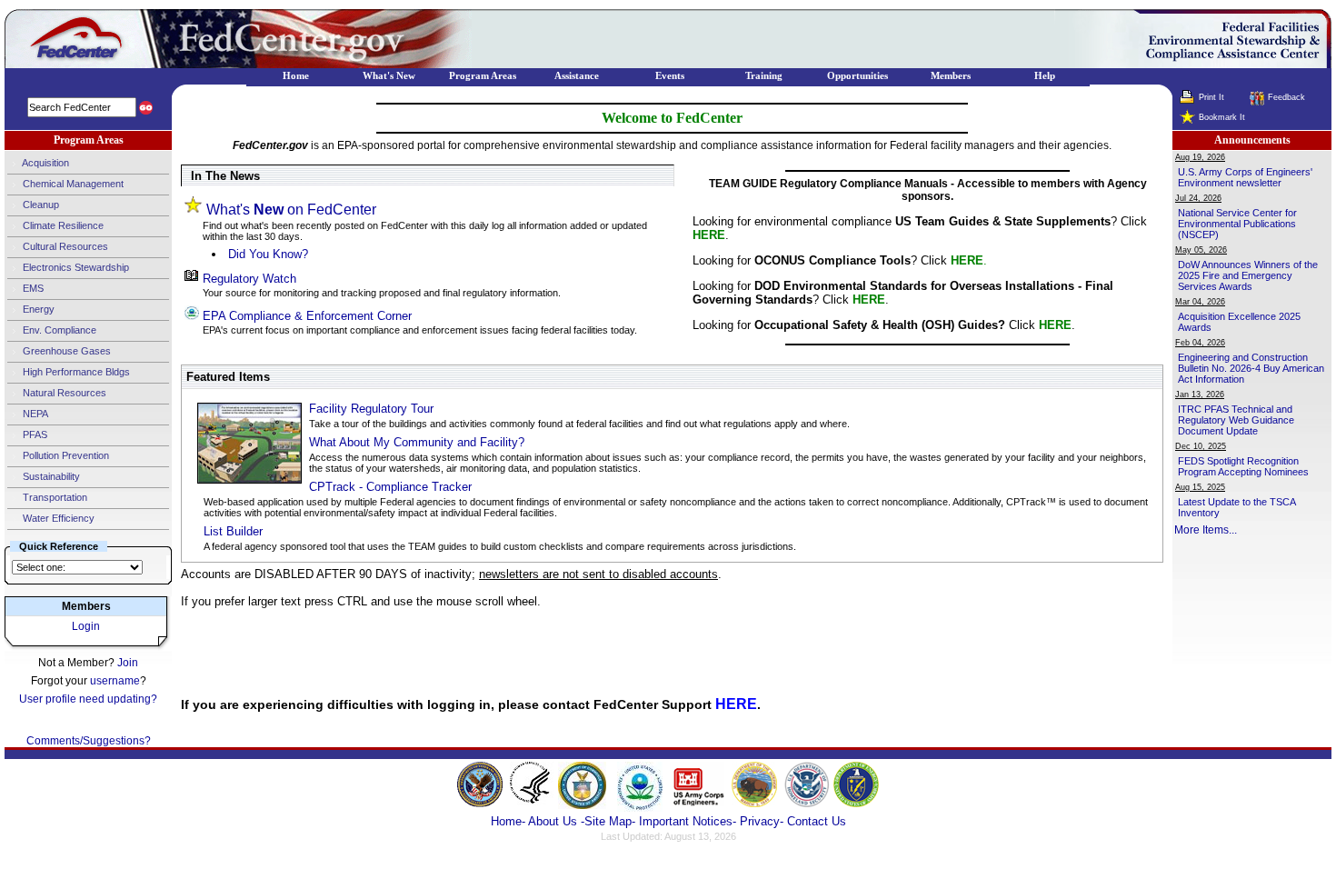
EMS (32, 288)
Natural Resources (63, 392)
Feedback (1286, 97)
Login (86, 626)
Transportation (53, 497)
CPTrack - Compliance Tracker (390, 487)
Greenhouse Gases (65, 350)
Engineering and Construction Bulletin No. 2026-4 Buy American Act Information (1251, 368)
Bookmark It (1222, 117)
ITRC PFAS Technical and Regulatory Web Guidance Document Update (1236, 420)
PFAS (33, 434)
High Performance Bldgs (75, 371)
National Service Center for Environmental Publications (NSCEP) (1237, 223)
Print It (1211, 97)
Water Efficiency (57, 518)
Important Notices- (687, 821)
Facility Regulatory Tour (371, 408)
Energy (37, 309)
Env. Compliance (58, 330)
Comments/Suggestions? (88, 740)
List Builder (233, 531)
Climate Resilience (62, 225)
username (115, 680)
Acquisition (44, 162)
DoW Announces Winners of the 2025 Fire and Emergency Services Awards (1248, 275)
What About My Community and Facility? (416, 442)
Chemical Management (72, 183)
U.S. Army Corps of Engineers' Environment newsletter (1245, 177)
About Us (554, 821)
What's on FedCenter (291, 209)
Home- (508, 821)
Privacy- (761, 821)
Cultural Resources (64, 246)
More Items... (1205, 530)
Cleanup (39, 204)
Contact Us (816, 821)
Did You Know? (268, 254)
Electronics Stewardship (74, 267)
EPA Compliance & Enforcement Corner (307, 316)
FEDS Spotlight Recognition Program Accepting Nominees (1243, 466)
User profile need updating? (88, 699)
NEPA (34, 413)
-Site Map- (608, 821)
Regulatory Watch (249, 278)
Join (127, 662)
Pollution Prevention (64, 455)
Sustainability (50, 476)
